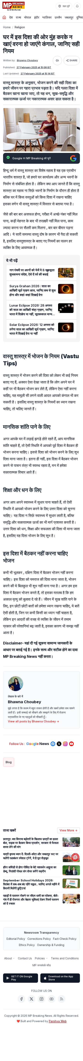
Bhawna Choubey (27, 60)
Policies (40, 958)
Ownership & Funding (50, 945)
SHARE (73, 60)
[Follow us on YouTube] (71, 743)
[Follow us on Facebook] (53, 743)
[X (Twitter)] (31, 999)
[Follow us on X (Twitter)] (59, 743)
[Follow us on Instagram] (65, 743)
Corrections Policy (39, 938)
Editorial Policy (16, 938)
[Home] (4, 17)
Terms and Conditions (65, 958)
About (8, 958)
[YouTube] (51, 999)
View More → (68, 830)
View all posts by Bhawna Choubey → (33, 721)
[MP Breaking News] (13, 6)
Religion (20, 27)
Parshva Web (58, 1021)
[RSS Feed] (61, 999)
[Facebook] (21, 999)
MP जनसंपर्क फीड (41, 965)
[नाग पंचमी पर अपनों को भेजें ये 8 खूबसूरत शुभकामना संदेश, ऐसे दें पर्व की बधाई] (66, 273)
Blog (9, 762)
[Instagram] (41, 999)
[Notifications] (77, 6)
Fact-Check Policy (64, 938)
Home (7, 27)
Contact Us (25, 958)
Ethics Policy (27, 945)
